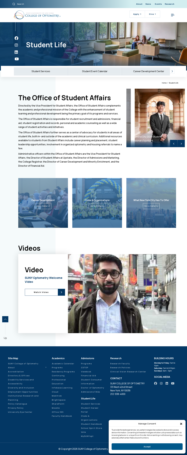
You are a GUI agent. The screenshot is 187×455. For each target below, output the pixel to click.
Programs (57, 367)
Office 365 (58, 412)
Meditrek (57, 396)
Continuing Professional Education (59, 379)
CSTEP (84, 367)
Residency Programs (63, 371)
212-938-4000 (117, 394)
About (139, 4)
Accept (147, 446)
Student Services (41, 71)
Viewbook (86, 371)
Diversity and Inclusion (21, 388)
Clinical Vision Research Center (128, 371)
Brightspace (59, 400)
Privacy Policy (16, 408)
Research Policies (120, 367)
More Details (43, 206)
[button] (181, 423)
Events (158, 4)
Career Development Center (148, 71)
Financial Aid (88, 375)
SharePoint (58, 404)
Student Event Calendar (95, 71)
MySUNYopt (87, 436)
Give (151, 14)
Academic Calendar (63, 363)
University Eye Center (20, 412)
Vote (83, 432)
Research (169, 4)
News (148, 4)
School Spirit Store (91, 428)
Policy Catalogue (17, 404)
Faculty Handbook (62, 416)
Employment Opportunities (23, 392)
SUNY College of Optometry (23, 363)
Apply (136, 14)
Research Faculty (120, 363)
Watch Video (41, 292)
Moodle (56, 408)
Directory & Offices (19, 375)
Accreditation (16, 371)
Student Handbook (91, 424)
